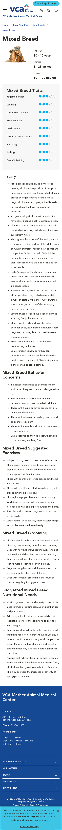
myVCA (6, 775)
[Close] (58, 810)
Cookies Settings (29, 827)
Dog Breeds (38, 25)
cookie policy (27, 817)
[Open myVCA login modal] (42, 11)
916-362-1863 (17, 725)
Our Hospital (10, 768)
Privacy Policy (20, 806)
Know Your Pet (20, 25)
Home (5, 25)
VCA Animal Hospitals (14, 762)
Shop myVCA (9, 782)
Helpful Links (10, 788)
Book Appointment (46, 3)
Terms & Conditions (39, 805)
